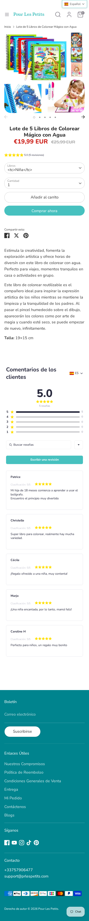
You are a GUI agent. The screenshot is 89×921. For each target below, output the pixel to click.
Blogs (9, 815)
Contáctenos (15, 806)
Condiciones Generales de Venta (32, 781)
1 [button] (34, 117)
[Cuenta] (69, 13)
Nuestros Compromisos (24, 763)
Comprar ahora (44, 210)
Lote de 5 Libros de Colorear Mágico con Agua (46, 27)
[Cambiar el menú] (7, 14)
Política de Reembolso (23, 772)
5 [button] (55, 117)
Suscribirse (22, 731)
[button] (24, 155)
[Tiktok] (29, 842)
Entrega (11, 789)
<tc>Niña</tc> (20, 169)
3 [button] (45, 117)
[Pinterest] (36, 842)
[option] (44, 72)
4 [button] (50, 117)
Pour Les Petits (28, 14)
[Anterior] (6, 117)
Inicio (7, 27)
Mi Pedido (13, 798)
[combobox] (78, 444)
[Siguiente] (83, 117)
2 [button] (39, 117)
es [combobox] (77, 373)
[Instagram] (21, 842)
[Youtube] (14, 842)
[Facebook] (7, 842)
